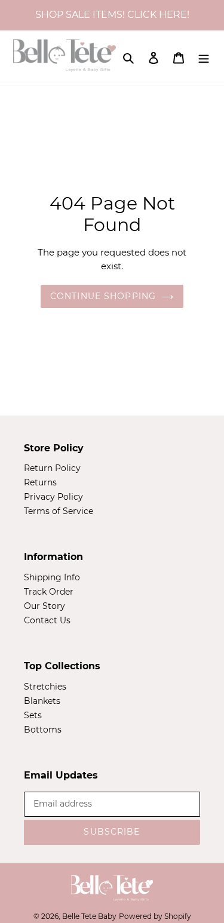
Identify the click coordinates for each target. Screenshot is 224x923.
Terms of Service (58, 511)
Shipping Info (52, 577)
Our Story (44, 606)
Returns (40, 482)
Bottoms (43, 729)
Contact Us (47, 620)
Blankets (42, 701)
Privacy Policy (53, 496)
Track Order (48, 591)
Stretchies (45, 686)
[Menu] (203, 57)
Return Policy (52, 468)
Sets (33, 715)
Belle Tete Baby (89, 916)
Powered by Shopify (155, 916)
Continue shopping (103, 296)
